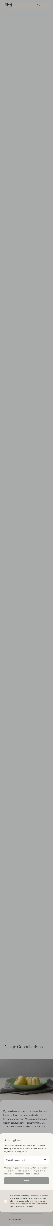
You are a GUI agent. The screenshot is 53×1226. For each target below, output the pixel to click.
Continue (26, 1180)
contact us (34, 1173)
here (24, 1203)
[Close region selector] (47, 1140)
